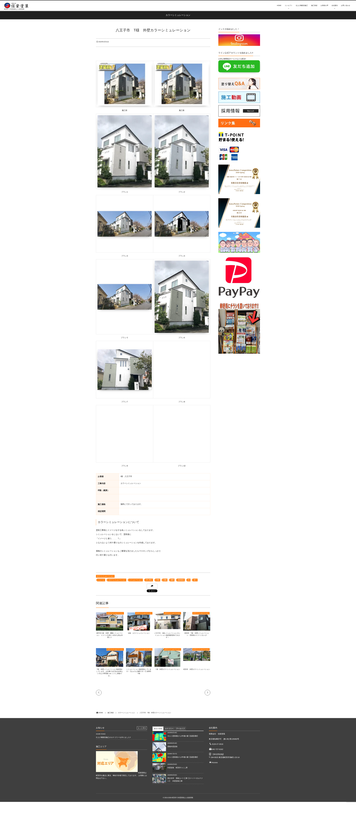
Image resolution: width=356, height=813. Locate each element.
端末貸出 (181, 580)
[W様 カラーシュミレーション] (139, 630)
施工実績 (314, 5)
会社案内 (335, 5)
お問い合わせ (345, 5)
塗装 (157, 580)
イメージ (101, 580)
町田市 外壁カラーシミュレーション (197, 669)
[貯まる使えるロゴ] (231, 143)
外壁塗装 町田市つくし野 (177, 768)
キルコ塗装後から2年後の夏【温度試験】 (183, 736)
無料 (172, 580)
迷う (195, 580)
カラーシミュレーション (105, 576)
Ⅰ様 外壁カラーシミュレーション (167, 669)
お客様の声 (324, 5)
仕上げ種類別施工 (302, 5)
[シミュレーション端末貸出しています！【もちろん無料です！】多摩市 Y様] (139, 666)
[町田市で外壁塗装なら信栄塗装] (17, 5)
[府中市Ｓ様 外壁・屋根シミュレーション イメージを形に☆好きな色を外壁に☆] (109, 630)
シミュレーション (136, 580)
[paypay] (239, 299)
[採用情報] (239, 115)
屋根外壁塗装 (173, 747)
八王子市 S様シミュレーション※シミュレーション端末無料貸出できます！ (167, 635)
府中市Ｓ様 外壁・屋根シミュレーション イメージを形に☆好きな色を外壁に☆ (109, 635)
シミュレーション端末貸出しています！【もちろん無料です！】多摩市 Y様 (139, 672)
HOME (279, 5)
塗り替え (149, 580)
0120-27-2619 (217, 744)
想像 (165, 580)
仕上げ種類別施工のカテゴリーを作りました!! (113, 737)
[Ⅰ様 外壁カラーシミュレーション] (167, 666)
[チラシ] (239, 354)
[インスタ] (239, 44)
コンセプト (288, 5)
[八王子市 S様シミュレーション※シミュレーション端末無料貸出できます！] (167, 628)
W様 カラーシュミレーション (139, 633)
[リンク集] (239, 128)
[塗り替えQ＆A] (239, 88)
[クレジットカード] (228, 161)
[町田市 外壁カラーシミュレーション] (196, 660)
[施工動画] (239, 102)
